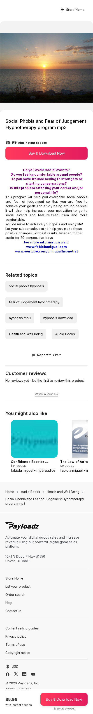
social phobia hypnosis (26, 286)
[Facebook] (7, 674)
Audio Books (65, 334)
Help (8, 603)
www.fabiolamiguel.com (46, 247)
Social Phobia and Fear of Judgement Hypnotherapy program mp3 (44, 501)
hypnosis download (58, 318)
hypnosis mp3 (20, 318)
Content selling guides (22, 628)
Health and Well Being (26, 334)
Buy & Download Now (46, 153)
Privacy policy (15, 636)
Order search (15, 594)
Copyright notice (17, 653)
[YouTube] (33, 674)
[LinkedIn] (24, 674)
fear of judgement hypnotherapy (34, 302)
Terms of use (15, 644)
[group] (34, 446)
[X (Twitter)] (16, 674)
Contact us (13, 611)
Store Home (75, 10)
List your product (17, 586)
